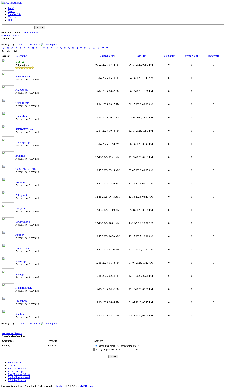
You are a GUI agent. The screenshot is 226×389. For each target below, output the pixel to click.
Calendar (12, 17)
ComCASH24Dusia (26, 168)
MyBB (60, 386)
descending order (129, 345)
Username (8, 341)
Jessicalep (20, 261)
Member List (14, 14)
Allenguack (21, 195)
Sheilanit (19, 314)
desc (111, 55)
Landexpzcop (22, 142)
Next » (36, 44)
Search (11, 11)
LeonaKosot (21, 300)
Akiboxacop (21, 89)
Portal (11, 8)
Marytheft (20, 208)
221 (30, 44)
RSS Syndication (17, 380)
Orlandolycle (22, 102)
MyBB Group (87, 386)
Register (34, 32)
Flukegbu (20, 274)
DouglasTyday (23, 248)
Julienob (19, 234)
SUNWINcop (22, 221)
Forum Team (14, 362)
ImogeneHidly (22, 76)
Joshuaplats (21, 182)
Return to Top (15, 371)
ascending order (107, 345)
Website (52, 341)
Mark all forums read (19, 377)
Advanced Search (12, 333)
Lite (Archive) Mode (19, 374)
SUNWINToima (24, 129)
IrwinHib (20, 155)
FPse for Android (10, 35)
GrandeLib (21, 116)
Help (10, 20)
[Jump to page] (49, 44)
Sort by (98, 341)
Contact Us (14, 365)
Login (26, 32)
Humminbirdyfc (23, 287)
